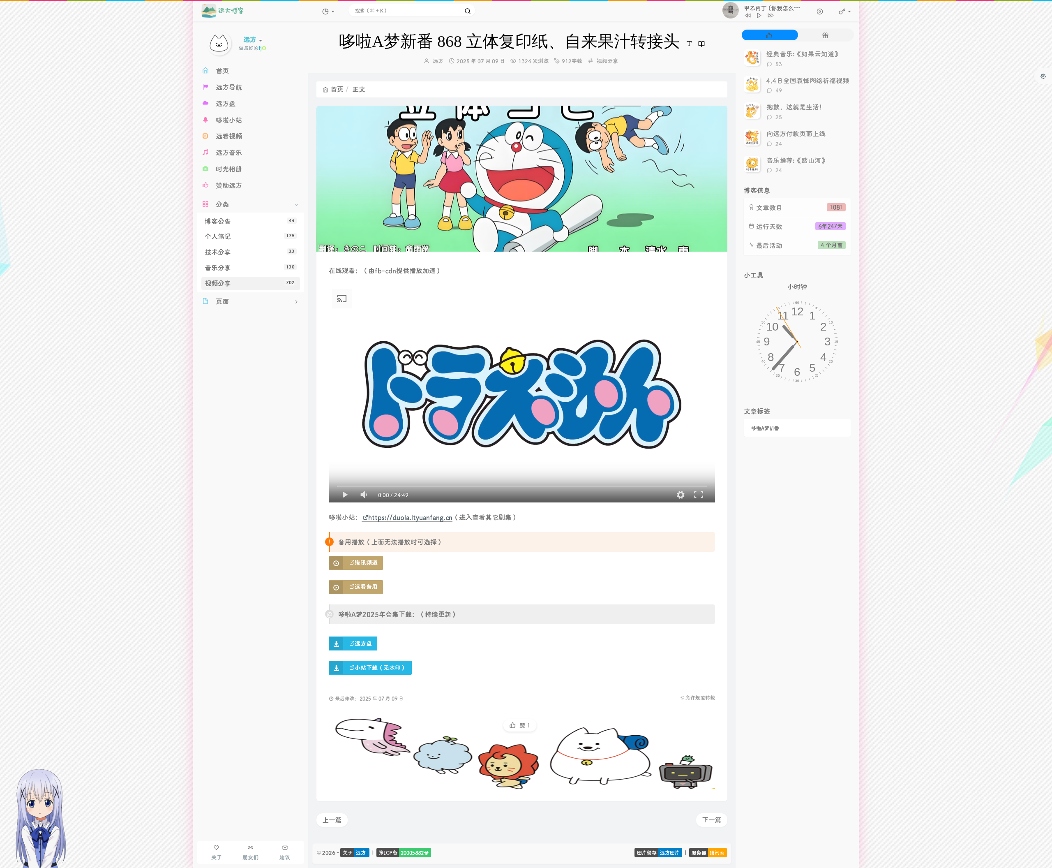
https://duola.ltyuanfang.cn (410, 517)
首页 (337, 89)
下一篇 (712, 819)
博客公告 (250, 221)
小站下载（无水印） (380, 667)
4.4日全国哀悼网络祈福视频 (807, 80)
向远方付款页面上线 (796, 133)
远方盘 (363, 643)
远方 (438, 60)
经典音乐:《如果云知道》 (803, 53)
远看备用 (366, 586)
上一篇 (332, 819)
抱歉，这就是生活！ (796, 106)
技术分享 (250, 252)
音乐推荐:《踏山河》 (797, 160)
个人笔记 (250, 236)
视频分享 (250, 283)
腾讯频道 (366, 562)
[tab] (769, 35)
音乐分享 (250, 267)
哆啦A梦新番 (765, 428)
